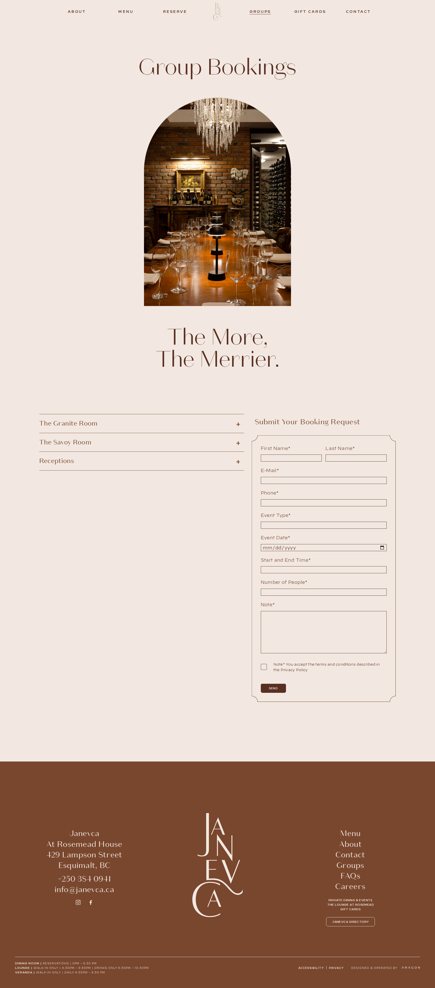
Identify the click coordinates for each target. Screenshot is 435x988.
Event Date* (275, 537)
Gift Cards (310, 11)
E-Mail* (270, 470)
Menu (125, 11)
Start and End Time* (286, 559)
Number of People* (284, 581)
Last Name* (340, 447)
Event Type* (276, 514)
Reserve (175, 11)
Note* (268, 604)
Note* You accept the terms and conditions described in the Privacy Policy (326, 666)
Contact (358, 11)
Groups (260, 11)
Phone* (270, 492)
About (77, 11)
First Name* (276, 447)
